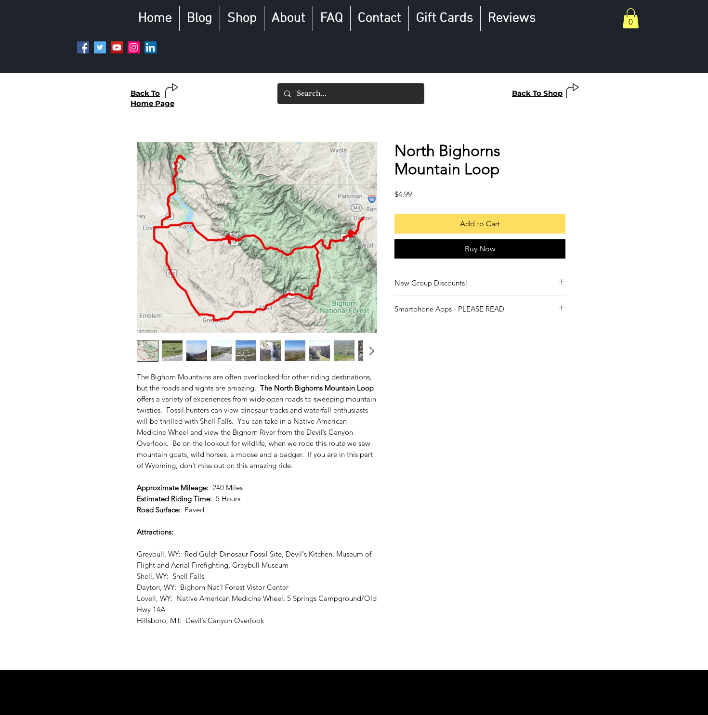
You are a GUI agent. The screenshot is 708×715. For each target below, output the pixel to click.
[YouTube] (117, 47)
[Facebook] (83, 47)
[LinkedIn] (150, 47)
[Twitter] (100, 47)
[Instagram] (134, 47)
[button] (630, 18)
